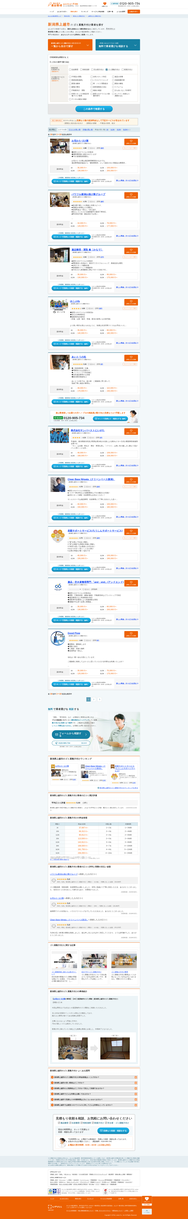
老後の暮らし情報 (120, 1174)
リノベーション (84, 1180)
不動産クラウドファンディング (98, 1174)
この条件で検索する (94, 109)
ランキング (84, 11)
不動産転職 (113, 1184)
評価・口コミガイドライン (103, 1210)
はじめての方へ (62, 11)
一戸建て (69, 1180)
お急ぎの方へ (134, 11)
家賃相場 (113, 1182)
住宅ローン (62, 1182)
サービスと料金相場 (98, 11)
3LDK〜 (126, 130)
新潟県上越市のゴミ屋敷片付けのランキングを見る (119, 788)
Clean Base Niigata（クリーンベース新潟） (91, 479)
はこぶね (75, 301)
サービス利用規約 (71, 1210)
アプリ (97, 1184)
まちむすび (128, 1182)
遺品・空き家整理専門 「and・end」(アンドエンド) (96, 582)
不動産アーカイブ (95, 1182)
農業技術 (129, 1174)
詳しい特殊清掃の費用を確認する (59, 859)
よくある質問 (121, 11)
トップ (52, 11)
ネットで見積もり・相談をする (112, 419)
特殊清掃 (86, 69)
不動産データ (104, 1184)
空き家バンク (106, 1182)
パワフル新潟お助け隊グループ (88, 194)
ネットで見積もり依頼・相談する (72, 181)
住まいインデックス (72, 1182)
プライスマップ (84, 1182)
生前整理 (75, 69)
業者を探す (74, 11)
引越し (61, 1174)
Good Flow (74, 633)
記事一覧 (110, 11)
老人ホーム (67, 1174)
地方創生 (74, 1174)
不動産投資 (117, 1180)
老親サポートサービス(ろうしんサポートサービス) (95, 530)
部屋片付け (128, 69)
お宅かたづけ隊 (80, 140)
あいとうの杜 (79, 356)
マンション (62, 1180)
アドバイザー (125, 1180)
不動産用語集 (54, 1184)
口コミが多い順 (74, 130)
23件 (104, 780)
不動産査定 (93, 1180)
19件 (134, 783)
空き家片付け (99, 69)
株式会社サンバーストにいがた (88, 430)
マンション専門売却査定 (105, 1180)
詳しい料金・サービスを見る (126, 180)
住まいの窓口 (54, 1182)
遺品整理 (111, 1174)
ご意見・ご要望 (128, 1210)
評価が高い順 (88, 130)
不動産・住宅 (54, 1174)
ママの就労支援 (83, 1174)
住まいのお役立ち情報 (65, 1184)
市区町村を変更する (58, 57)
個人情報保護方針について (86, 1210)
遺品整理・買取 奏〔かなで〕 (87, 249)
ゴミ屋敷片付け (114, 69)
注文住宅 (76, 1180)
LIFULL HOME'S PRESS (80, 1184)
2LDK (119, 130)
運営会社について (117, 1210)
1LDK (113, 130)
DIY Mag (91, 1184)
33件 (74, 779)
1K (107, 130)
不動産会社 (121, 1182)
